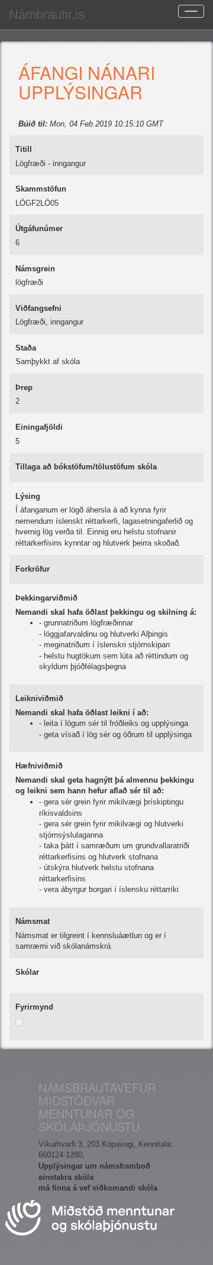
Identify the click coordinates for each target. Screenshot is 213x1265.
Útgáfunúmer (39, 228)
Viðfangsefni (38, 308)
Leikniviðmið (39, 698)
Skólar (27, 972)
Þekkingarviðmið (46, 597)
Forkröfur (32, 569)
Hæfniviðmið (39, 765)
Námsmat (32, 921)
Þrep (24, 387)
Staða (25, 347)
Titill (23, 149)
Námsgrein (35, 268)
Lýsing (27, 496)
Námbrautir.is (47, 14)
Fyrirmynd (34, 1007)
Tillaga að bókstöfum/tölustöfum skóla (86, 466)
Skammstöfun (40, 188)
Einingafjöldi (39, 427)
